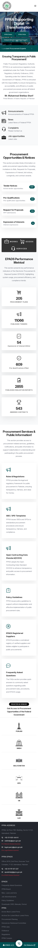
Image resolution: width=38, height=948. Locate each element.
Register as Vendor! (19, 704)
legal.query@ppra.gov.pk (13, 847)
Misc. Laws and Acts (9, 893)
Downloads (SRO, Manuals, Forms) (14, 904)
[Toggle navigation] (35, 6)
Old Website (28, 945)
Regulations (6, 934)
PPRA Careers (7, 938)
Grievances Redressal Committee (14, 923)
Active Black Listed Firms (11, 912)
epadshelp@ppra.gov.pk (13, 872)
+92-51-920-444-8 (11, 837)
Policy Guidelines (8, 900)
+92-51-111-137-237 (11, 869)
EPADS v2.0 (9, 945)
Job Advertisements (9, 897)
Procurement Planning (10, 919)
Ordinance (5, 931)
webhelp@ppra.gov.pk (13, 841)
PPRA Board (6, 889)
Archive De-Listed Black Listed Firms (15, 915)
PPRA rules (6, 927)
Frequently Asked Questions (12, 885)
